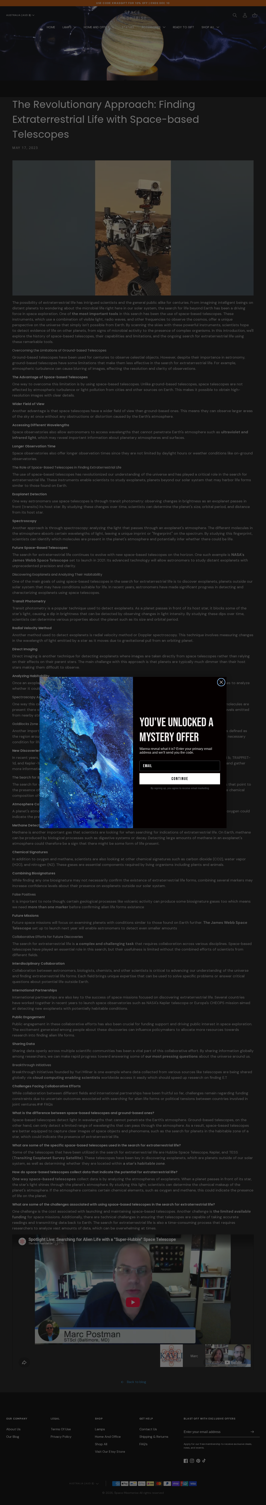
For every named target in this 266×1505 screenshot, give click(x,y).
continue (179, 778)
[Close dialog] (221, 682)
